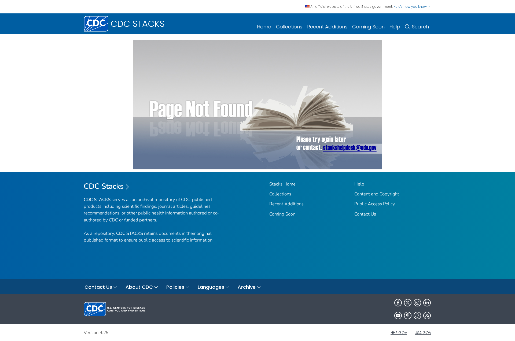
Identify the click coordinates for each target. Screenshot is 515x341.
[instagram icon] (417, 302)
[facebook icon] (398, 302)
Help (394, 26)
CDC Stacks (104, 186)
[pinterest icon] (407, 315)
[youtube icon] (398, 315)
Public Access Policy (374, 204)
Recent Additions (327, 26)
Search (420, 26)
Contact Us (365, 214)
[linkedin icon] (427, 302)
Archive (247, 287)
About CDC (139, 287)
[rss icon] (427, 315)
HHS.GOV (399, 332)
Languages (211, 287)
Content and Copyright (376, 194)
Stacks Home (282, 184)
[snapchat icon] (417, 315)
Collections (289, 26)
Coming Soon (368, 26)
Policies (175, 287)
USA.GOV (423, 332)
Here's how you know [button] (410, 6)
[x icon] (407, 302)
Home (264, 26)
